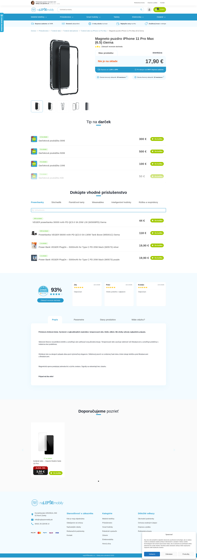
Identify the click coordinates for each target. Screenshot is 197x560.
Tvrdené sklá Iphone (70, 31)
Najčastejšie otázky (74, 527)
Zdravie (105, 535)
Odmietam (169, 554)
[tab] (98, 481)
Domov (33, 31)
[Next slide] (174, 450)
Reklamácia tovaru (139, 2)
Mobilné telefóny (108, 519)
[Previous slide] (22, 450)
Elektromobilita (107, 539)
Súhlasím (152, 554)
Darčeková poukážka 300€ (52, 140)
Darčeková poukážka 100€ (52, 165)
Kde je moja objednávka (75, 519)
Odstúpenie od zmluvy (75, 523)
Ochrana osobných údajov (147, 523)
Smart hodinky (107, 527)
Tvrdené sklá (56, 31)
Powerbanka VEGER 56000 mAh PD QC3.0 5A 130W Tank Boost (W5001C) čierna (79, 234)
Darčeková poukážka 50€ (51, 178)
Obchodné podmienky (146, 519)
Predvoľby (186, 554)
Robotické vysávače (109, 531)
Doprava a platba (152, 2)
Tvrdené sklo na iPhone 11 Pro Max (94, 31)
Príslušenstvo (44, 31)
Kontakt (162, 2)
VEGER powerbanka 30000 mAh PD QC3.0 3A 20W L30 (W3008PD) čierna (69, 222)
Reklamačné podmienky (75, 531)
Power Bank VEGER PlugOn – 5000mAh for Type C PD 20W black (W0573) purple (79, 259)
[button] (149, 9)
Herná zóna (106, 544)
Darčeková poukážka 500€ (52, 153)
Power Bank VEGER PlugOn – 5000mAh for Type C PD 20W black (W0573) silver (79, 247)
